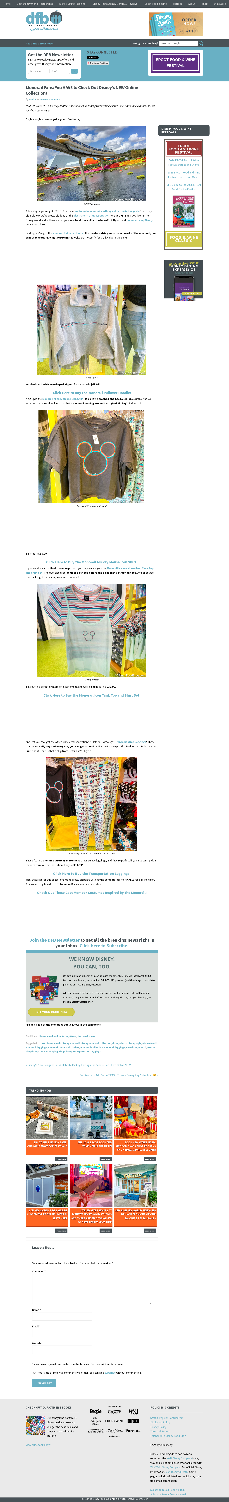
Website (36, 1343)
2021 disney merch (50, 1043)
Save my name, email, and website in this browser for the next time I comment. (78, 1364)
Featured (82, 1036)
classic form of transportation (91, 215)
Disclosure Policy (160, 1422)
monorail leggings (114, 1047)
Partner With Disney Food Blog (168, 1436)
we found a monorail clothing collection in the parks (107, 211)
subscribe (110, 1372)
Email (36, 1326)
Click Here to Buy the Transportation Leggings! (92, 873)
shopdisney (65, 1051)
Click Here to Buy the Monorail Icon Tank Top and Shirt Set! (92, 695)
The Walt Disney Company (165, 1467)
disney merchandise (50, 1036)
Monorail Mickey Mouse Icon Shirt (62, 399)
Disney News (69, 1036)
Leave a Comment (50, 99)
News (92, 1036)
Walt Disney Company (179, 1458)
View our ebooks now (38, 1445)
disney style (134, 1043)
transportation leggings (87, 1051)
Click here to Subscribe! (104, 946)
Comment (39, 1271)
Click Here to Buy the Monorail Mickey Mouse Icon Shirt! (92, 562)
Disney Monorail (71, 1043)
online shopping (49, 1051)
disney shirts (119, 1043)
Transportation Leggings (130, 742)
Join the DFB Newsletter (55, 940)
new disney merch (136, 1047)
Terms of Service (160, 1431)
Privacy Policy (158, 1427)
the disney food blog (38, 11)
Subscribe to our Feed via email (168, 1494)
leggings (42, 1047)
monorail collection (91, 1047)
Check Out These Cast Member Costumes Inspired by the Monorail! (92, 892)
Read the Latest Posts (40, 43)
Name (36, 1310)
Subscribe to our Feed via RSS (167, 1490)
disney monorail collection (96, 1043)
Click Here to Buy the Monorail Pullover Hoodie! (92, 392)
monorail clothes (69, 1047)
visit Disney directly (177, 1472)
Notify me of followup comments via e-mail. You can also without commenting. (89, 1372)
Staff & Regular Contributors (166, 1418)
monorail (53, 1047)
